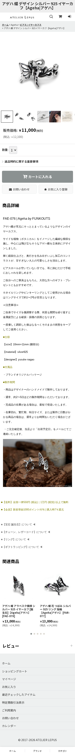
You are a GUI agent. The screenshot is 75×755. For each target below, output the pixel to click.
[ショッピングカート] (60, 17)
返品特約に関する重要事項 (21, 161)
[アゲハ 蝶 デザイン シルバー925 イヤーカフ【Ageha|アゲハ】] (37, 72)
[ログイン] (69, 17)
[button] (51, 17)
